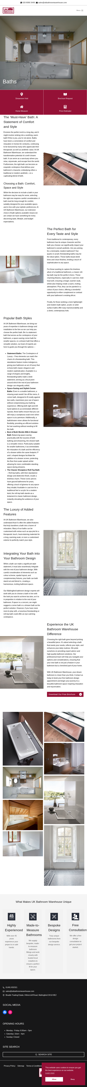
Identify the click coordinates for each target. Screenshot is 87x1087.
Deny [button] (73, 1079)
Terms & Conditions (34, 1066)
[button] (23, 739)
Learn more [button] (49, 1073)
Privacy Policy (9, 1066)
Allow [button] (54, 1079)
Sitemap (20, 1066)
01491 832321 (12, 987)
